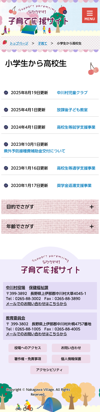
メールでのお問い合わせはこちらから (36, 304)
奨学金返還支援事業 (74, 185)
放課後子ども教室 (72, 110)
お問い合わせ (71, 348)
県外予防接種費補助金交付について (34, 151)
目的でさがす (20, 206)
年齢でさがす (20, 226)
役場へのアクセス (27, 348)
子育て (42, 43)
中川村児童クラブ (72, 93)
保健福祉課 (38, 287)
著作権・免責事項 (27, 359)
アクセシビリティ (49, 370)
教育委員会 (15, 318)
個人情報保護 (71, 359)
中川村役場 (15, 287)
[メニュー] (89, 15)
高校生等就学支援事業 (76, 127)
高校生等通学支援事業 (76, 168)
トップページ (19, 43)
